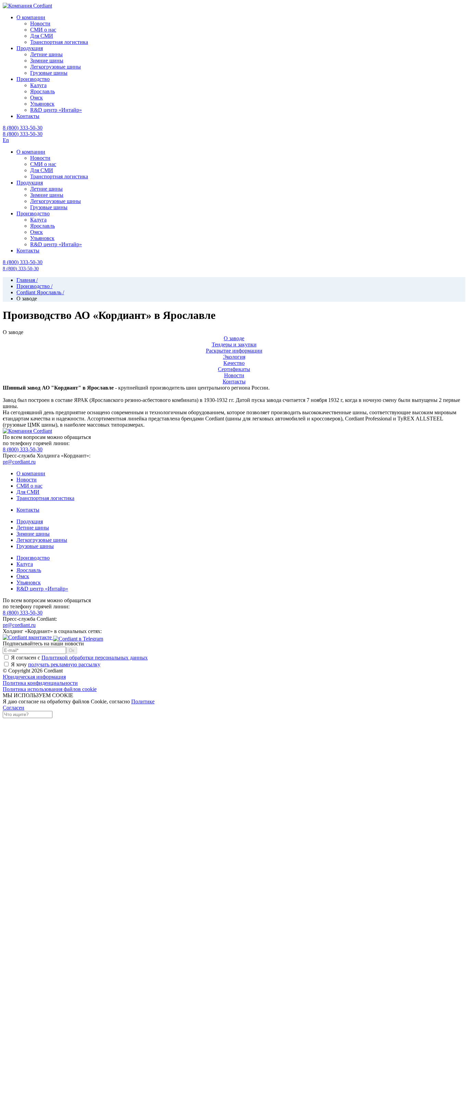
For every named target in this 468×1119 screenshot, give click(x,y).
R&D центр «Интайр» (42, 589)
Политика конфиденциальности (40, 683)
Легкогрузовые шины (41, 540)
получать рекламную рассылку (64, 664)
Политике (143, 701)
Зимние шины (33, 534)
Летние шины (32, 528)
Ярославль (28, 570)
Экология (234, 357)
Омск (22, 576)
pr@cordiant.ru (19, 462)
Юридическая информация (34, 677)
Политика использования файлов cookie (50, 689)
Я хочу (55, 664)
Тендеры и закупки (234, 344)
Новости (234, 375)
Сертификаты (234, 369)
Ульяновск (28, 582)
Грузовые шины (35, 546)
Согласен (13, 708)
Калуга (24, 564)
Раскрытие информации (234, 351)
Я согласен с (79, 657)
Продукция (29, 521)
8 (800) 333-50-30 (22, 134)
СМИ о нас (29, 486)
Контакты (234, 381)
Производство (33, 558)
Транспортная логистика (45, 498)
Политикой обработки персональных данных (94, 657)
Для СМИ (27, 492)
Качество (234, 363)
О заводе (234, 338)
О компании (30, 473)
